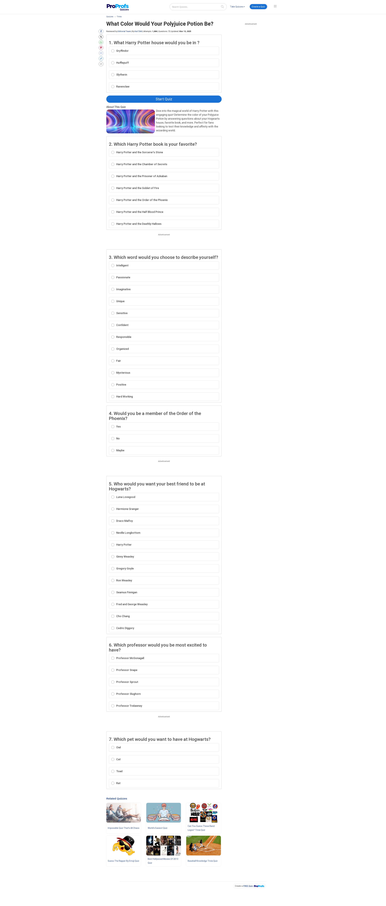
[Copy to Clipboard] (101, 58)
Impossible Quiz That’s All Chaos (123, 828)
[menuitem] (237, 7)
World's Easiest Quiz (157, 828)
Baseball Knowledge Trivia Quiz (203, 861)
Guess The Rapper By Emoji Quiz (123, 861)
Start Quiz (164, 99)
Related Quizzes (116, 798)
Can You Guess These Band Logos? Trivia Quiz (201, 828)
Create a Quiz (258, 6)
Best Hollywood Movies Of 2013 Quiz (163, 861)
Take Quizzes (236, 6)
